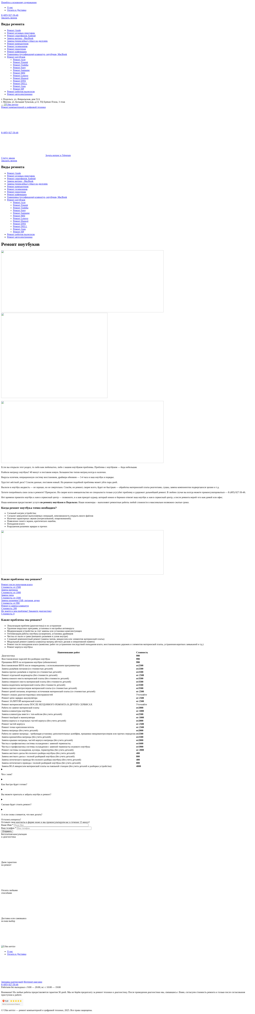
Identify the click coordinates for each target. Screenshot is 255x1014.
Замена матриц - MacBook (20, 38)
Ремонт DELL (20, 83)
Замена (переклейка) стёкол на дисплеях (27, 41)
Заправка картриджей (12, 982)
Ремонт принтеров (16, 49)
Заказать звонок (9, 18)
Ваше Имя (7, 825)
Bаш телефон (8, 828)
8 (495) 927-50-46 (9, 15)
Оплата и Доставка (16, 10)
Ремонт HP (18, 89)
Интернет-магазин (33, 982)
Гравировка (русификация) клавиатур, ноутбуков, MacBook (37, 54)
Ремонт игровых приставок (21, 33)
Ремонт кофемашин (17, 51)
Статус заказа (8, 158)
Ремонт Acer (19, 59)
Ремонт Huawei (20, 78)
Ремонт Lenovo (20, 75)
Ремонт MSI (19, 73)
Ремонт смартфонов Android (21, 35)
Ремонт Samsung (21, 70)
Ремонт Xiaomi (20, 62)
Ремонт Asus (19, 86)
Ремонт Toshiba (20, 65)
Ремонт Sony (19, 67)
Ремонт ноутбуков (16, 57)
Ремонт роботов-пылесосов (21, 91)
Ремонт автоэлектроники (19, 94)
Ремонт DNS (19, 81)
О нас (10, 7)
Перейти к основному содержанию (19, 2)
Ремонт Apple (14, 30)
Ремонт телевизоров (17, 46)
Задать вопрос (58, 155)
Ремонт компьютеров (17, 43)
